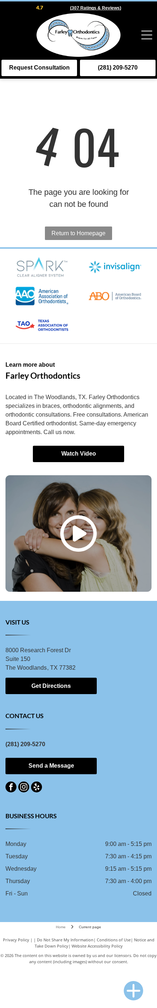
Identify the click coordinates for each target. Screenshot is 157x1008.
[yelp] (36, 787)
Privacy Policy (16, 939)
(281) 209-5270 (25, 744)
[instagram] (23, 787)
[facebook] (10, 787)
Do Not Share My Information (65, 939)
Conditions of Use (114, 939)
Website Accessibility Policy (97, 946)
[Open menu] (146, 34)
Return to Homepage (78, 233)
